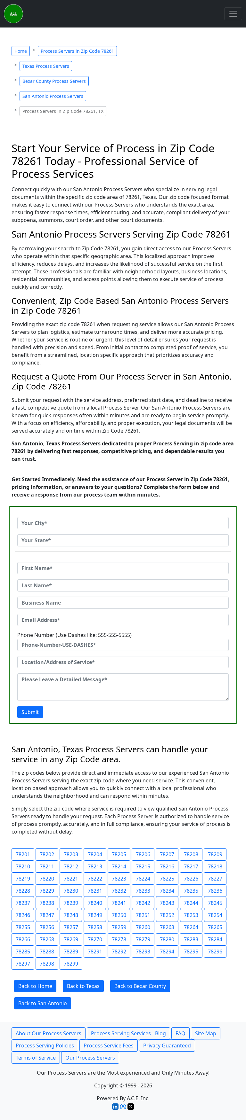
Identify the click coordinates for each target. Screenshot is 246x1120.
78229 (47, 890)
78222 (95, 878)
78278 (119, 939)
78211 (47, 866)
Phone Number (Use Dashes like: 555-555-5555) (74, 634)
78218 (215, 866)
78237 (23, 902)
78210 (23, 866)
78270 (95, 939)
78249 (95, 915)
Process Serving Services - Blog (128, 1033)
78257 (71, 927)
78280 (167, 939)
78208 (191, 854)
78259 (119, 927)
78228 (23, 890)
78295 (191, 951)
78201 (23, 854)
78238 (47, 902)
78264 (191, 927)
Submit (30, 712)
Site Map (205, 1033)
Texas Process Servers (45, 66)
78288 (47, 951)
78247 (47, 915)
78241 (119, 902)
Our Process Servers (90, 1057)
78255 (23, 927)
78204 (95, 854)
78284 (215, 939)
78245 (215, 902)
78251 (143, 915)
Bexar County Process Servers (54, 81)
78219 (23, 878)
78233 (143, 890)
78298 (47, 963)
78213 (95, 866)
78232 (119, 890)
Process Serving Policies (45, 1045)
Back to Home (35, 986)
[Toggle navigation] (233, 13)
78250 (119, 915)
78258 (95, 927)
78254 (215, 915)
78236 (215, 890)
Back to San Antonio (42, 1003)
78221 (71, 878)
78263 (167, 927)
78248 (71, 915)
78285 (23, 951)
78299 (71, 963)
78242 (143, 902)
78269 (71, 939)
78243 (167, 902)
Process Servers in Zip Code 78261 (77, 51)
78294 (167, 951)
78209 (215, 854)
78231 (95, 890)
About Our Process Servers (48, 1033)
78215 (143, 866)
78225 (167, 878)
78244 (191, 902)
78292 (119, 951)
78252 (167, 915)
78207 (167, 854)
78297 (23, 963)
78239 (71, 902)
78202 (47, 854)
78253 (191, 915)
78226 (191, 878)
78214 (119, 866)
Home (20, 51)
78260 (143, 927)
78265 (215, 927)
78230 (71, 890)
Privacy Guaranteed (167, 1045)
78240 (95, 902)
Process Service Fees (109, 1045)
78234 (167, 890)
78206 (143, 854)
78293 (143, 951)
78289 (71, 951)
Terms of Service (36, 1057)
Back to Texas (83, 986)
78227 (215, 878)
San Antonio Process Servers (52, 96)
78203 (71, 854)
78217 (191, 866)
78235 (191, 890)
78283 (191, 939)
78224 (143, 878)
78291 (95, 951)
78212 (71, 866)
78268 (47, 939)
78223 (119, 878)
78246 (23, 915)
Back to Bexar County (140, 986)
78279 (143, 939)
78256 (47, 927)
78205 (119, 854)
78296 (215, 951)
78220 (47, 878)
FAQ (180, 1033)
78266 (23, 939)
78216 (167, 866)
